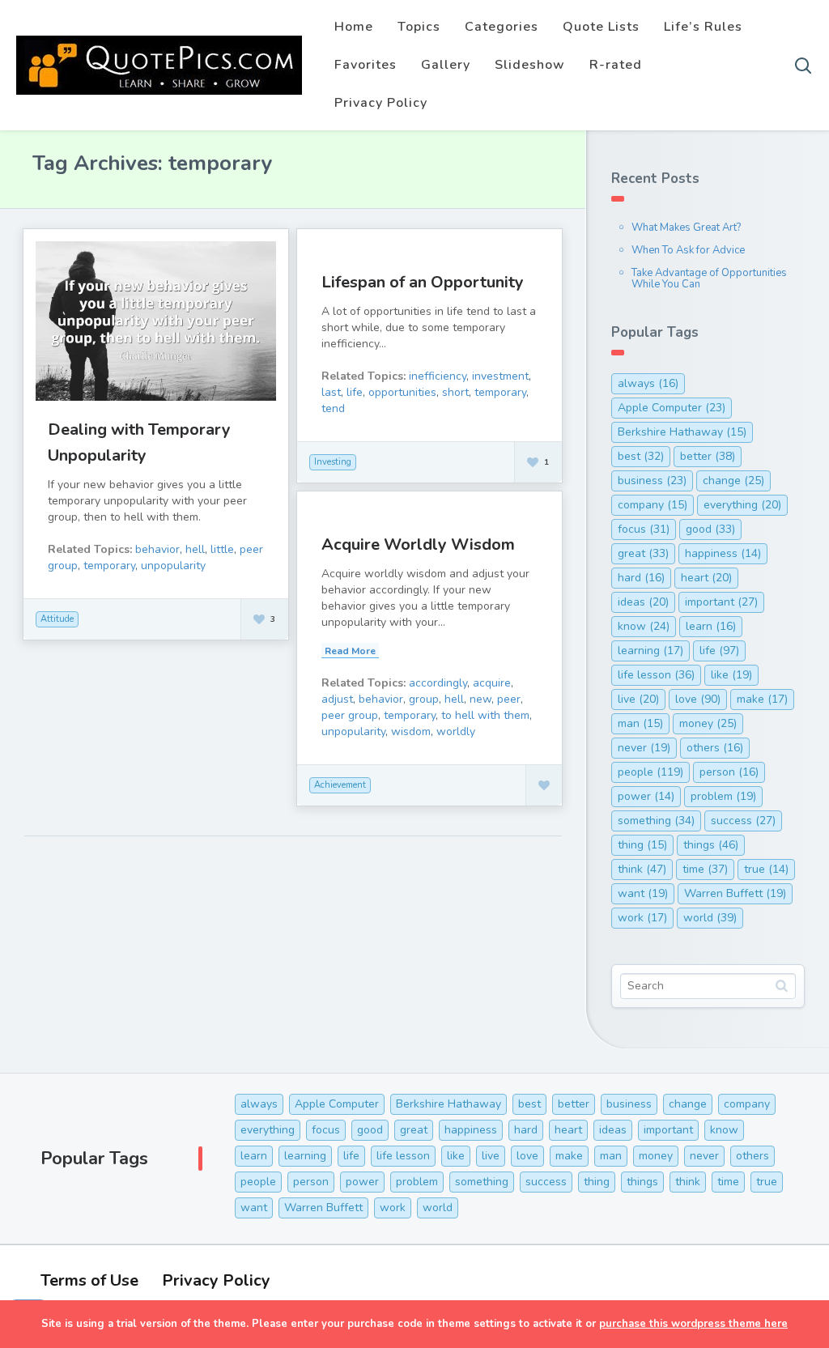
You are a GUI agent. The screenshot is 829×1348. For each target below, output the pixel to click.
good (710, 529)
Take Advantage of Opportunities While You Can (709, 278)
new (480, 699)
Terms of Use (89, 1280)
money (708, 723)
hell (195, 549)
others (715, 747)
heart (706, 577)
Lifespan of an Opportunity (422, 282)
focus (644, 529)
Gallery (445, 65)
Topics (418, 27)
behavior (157, 549)
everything (742, 504)
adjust (337, 699)
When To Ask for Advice (688, 250)
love (698, 699)
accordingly (438, 683)
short (455, 392)
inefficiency (437, 376)
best (641, 456)
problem (723, 796)
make (762, 699)
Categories (501, 27)
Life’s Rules (703, 27)
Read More (350, 650)
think (642, 869)
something (656, 820)
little (222, 549)
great (643, 553)
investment (500, 376)
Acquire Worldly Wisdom (418, 544)
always (648, 383)
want (643, 893)
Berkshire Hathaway (682, 432)
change (733, 480)
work (642, 917)
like (731, 675)
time (705, 869)
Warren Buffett (735, 893)
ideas (643, 602)
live (638, 699)
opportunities (402, 392)
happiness (723, 553)
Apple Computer (671, 407)
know (644, 626)
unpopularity (173, 565)
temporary (109, 565)
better (707, 456)
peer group (349, 715)
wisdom (411, 731)
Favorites (365, 65)
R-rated (615, 65)
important (721, 602)
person (729, 772)
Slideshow (530, 65)
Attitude (57, 619)
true (766, 869)
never (644, 747)
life (354, 392)
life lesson (656, 675)
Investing (332, 462)
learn (711, 626)
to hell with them (485, 715)
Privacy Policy (380, 103)
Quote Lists (601, 27)
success (743, 820)
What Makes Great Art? (686, 227)
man (640, 723)
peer (509, 699)
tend (333, 408)
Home (353, 27)
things (710, 845)
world (710, 917)
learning (650, 650)
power (646, 796)
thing (642, 845)
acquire (492, 683)
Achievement (340, 785)
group (424, 699)
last (331, 392)
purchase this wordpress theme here (693, 1323)
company (652, 504)
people (650, 772)
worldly (455, 731)
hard (641, 577)
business (652, 480)
